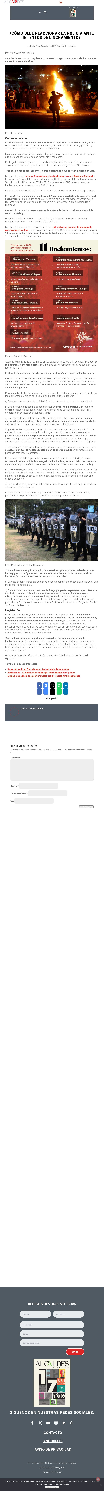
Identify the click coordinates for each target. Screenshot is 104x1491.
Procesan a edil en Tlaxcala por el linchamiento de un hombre (38, 669)
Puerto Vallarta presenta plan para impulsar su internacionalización (45, 891)
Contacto (53, 1433)
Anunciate (53, 1441)
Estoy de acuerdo (52, 1487)
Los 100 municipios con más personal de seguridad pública (41, 672)
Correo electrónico (19, 793)
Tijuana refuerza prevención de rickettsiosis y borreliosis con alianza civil (48, 964)
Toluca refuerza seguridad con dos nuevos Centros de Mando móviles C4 (47, 1112)
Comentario (16, 758)
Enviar (75, 1351)
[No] (101, 1484)
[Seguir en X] (40, 1422)
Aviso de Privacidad (53, 1449)
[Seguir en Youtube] (48, 1422)
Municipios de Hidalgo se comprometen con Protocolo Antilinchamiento (44, 675)
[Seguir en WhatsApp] (71, 1422)
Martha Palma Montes (38, 46)
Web (12, 801)
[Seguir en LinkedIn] (63, 1422)
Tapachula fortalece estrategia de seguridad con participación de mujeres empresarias (48, 1259)
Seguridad (60, 46)
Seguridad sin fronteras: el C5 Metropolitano (34, 1185)
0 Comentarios (70, 46)
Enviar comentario (86, 807)
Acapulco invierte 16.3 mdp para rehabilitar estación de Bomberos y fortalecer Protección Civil (50, 1038)
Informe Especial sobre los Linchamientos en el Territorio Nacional (59, 176)
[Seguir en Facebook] (32, 1422)
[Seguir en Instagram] (56, 1422)
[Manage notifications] (98, 1479)
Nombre (14, 786)
